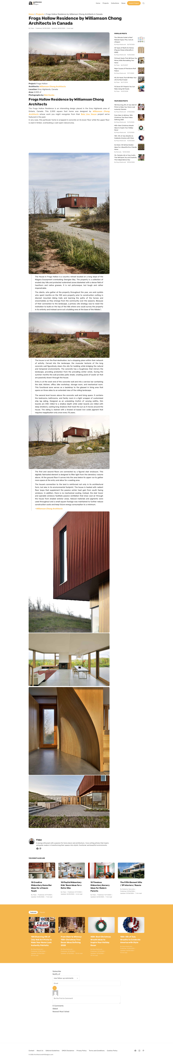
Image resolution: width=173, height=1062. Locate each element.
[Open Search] (143, 3)
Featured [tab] (33, 912)
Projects (40, 14)
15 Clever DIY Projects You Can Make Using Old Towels (124, 88)
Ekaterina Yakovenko (128, 889)
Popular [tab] (42, 912)
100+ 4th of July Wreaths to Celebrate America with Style (124, 137)
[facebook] (37, 849)
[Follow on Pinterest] (40, 849)
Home (31, 14)
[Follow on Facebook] (135, 1050)
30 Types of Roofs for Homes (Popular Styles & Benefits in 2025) (124, 50)
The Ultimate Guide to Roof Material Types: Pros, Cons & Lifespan (123, 40)
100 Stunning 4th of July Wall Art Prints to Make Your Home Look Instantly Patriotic (125, 107)
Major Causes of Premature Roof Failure (125, 69)
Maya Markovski (38, 949)
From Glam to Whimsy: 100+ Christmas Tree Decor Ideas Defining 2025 (123, 117)
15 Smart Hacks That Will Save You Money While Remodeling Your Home (125, 60)
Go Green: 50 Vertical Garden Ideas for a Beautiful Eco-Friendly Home (125, 147)
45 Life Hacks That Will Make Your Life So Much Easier (125, 79)
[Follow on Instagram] (139, 1050)
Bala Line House (89, 114)
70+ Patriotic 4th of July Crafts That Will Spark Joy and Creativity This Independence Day (125, 157)
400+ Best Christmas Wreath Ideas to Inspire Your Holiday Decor (124, 128)
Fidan (32, 28)
